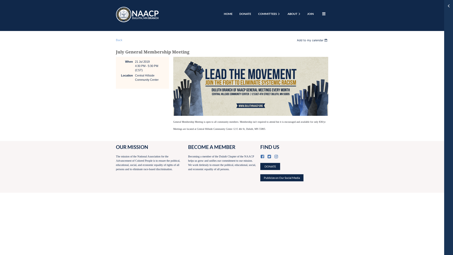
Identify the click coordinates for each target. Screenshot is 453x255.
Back (119, 40)
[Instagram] (276, 156)
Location (127, 75)
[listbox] (312, 40)
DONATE (270, 166)
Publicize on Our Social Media (282, 177)
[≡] (323, 13)
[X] (269, 156)
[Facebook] (262, 156)
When (129, 61)
